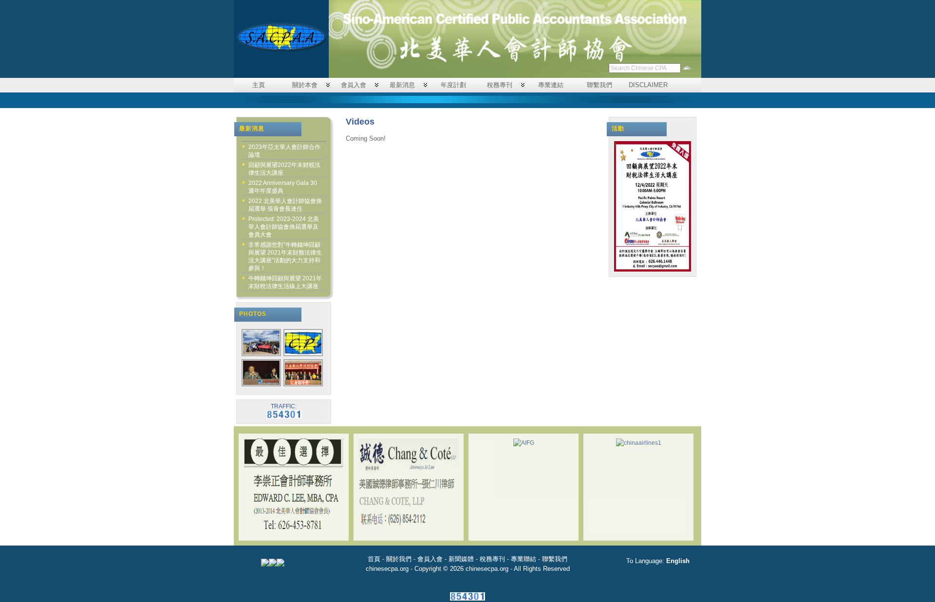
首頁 (374, 559)
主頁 (258, 85)
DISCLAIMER (648, 85)
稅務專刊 (499, 85)
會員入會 (353, 85)
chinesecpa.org (387, 568)
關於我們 (398, 559)
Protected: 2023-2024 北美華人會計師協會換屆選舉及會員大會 (283, 227)
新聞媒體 (461, 559)
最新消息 (402, 85)
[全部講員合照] (303, 385)
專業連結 (550, 85)
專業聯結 (523, 559)
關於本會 (305, 85)
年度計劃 (453, 85)
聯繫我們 (599, 85)
